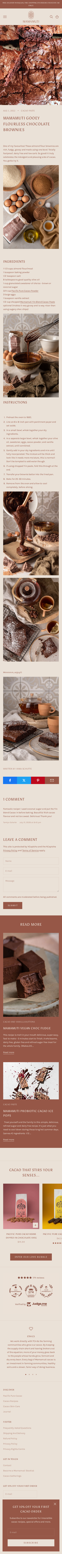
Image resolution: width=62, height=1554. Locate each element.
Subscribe (31, 1543)
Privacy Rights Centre (14, 1449)
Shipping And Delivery (14, 1433)
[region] (31, 1348)
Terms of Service (30, 850)
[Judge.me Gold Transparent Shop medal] (15, 1291)
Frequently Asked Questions (17, 1428)
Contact (7, 1465)
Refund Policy (10, 1438)
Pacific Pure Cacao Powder (24, 290)
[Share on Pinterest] (38, 780)
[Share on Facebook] (10, 780)
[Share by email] (52, 780)
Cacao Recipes (10, 1401)
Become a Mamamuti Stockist (18, 1470)
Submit (13, 905)
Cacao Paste (28, 110)
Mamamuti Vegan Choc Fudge (27, 1028)
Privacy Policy (10, 850)
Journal (7, 1411)
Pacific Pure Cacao (12, 1395)
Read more (8, 1052)
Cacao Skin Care (11, 1406)
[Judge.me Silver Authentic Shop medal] (46, 1291)
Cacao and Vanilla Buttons (19, 1021)
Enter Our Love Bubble (31, 1257)
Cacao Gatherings (12, 1476)
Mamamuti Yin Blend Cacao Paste (37, 302)
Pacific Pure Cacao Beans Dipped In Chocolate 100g (21, 1236)
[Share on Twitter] (24, 780)
